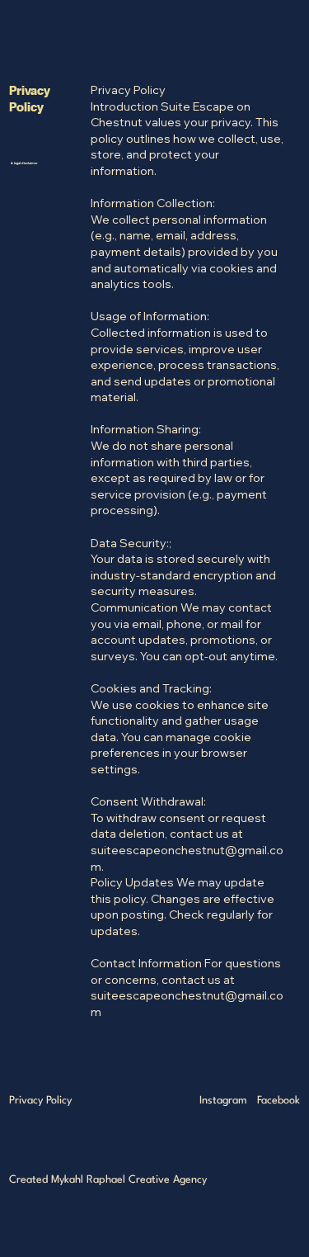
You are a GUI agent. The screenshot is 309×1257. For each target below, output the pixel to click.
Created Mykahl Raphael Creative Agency (108, 1179)
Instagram (223, 1100)
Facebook (278, 1100)
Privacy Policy (40, 1100)
